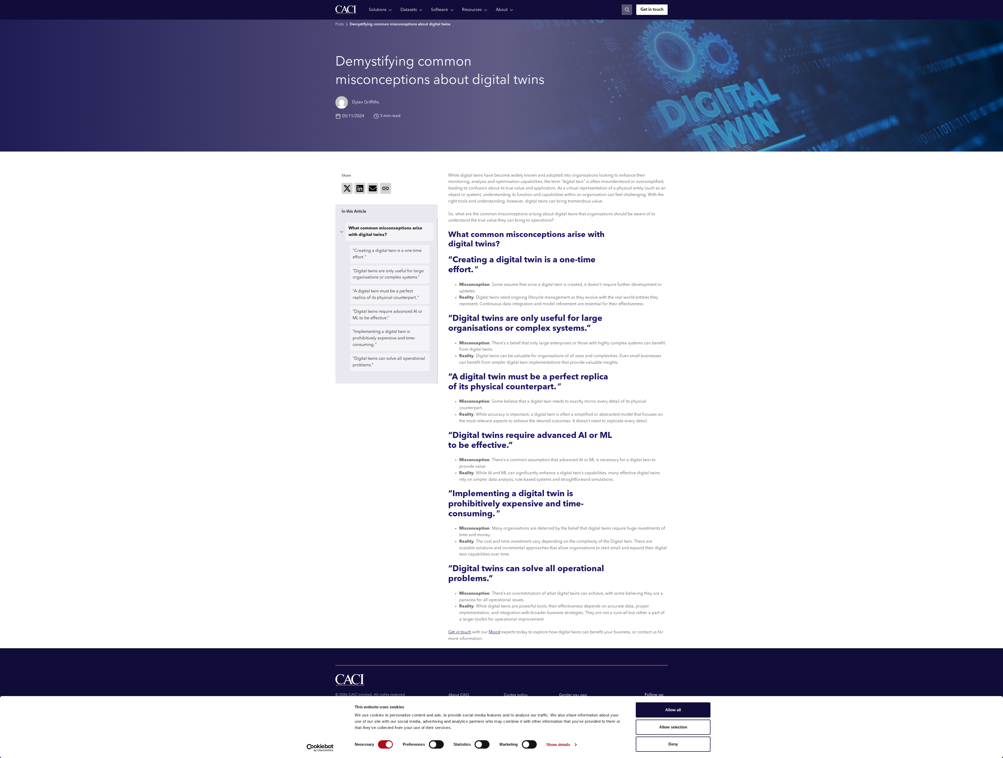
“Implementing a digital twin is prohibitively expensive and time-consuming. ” (384, 338)
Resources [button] (472, 10)
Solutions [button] (377, 10)
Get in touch (651, 10)
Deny (673, 744)
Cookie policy (516, 695)
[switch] (436, 744)
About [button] (502, 10)
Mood (494, 632)
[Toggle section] (342, 232)
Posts (339, 24)
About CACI (458, 695)
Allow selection (673, 727)
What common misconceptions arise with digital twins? (385, 231)
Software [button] (439, 10)
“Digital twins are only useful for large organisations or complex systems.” (388, 274)
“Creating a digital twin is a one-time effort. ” (387, 254)
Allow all (673, 710)
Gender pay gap (573, 695)
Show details (558, 744)
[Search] (627, 9)
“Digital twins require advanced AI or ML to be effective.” (387, 315)
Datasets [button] (408, 10)
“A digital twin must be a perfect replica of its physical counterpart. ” (386, 294)
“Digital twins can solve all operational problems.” (389, 362)
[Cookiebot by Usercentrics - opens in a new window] (320, 748)
